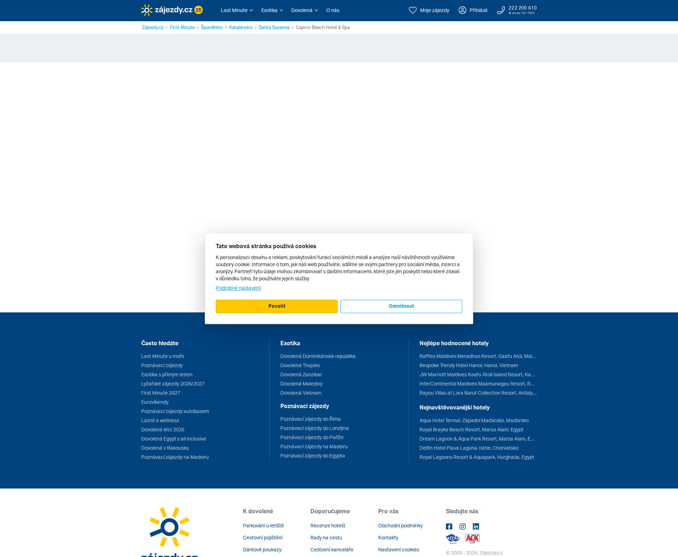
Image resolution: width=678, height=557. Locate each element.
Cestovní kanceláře (331, 549)
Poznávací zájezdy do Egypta (312, 456)
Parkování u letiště (263, 525)
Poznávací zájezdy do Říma (310, 419)
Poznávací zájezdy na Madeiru (175, 457)
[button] (237, 10)
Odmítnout (401, 306)
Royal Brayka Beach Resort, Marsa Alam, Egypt (471, 429)
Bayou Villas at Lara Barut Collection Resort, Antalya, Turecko (478, 393)
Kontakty (388, 537)
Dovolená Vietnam (300, 393)
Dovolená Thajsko (300, 365)
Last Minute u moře (162, 356)
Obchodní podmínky (400, 525)
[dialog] (339, 278)
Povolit (276, 306)
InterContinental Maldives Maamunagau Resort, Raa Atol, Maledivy (478, 384)
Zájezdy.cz (152, 27)
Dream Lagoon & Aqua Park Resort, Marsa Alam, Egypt (478, 439)
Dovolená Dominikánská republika (318, 356)
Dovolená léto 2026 (162, 429)
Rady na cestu (326, 537)
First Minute (182, 27)
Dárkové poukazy (262, 549)
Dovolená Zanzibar (301, 374)
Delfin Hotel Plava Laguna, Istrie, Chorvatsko (469, 448)
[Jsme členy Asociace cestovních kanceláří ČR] (472, 538)
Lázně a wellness (160, 420)
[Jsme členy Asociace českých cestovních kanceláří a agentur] (455, 538)
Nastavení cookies (398, 549)
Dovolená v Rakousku (165, 448)
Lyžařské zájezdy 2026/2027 (172, 384)
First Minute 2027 (160, 393)
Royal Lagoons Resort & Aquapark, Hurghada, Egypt (477, 457)
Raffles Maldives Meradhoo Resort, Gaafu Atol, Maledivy (478, 356)
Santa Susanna (274, 27)
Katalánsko (240, 27)
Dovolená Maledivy (301, 384)
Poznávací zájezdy (162, 365)
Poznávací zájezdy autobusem (175, 411)
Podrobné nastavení (238, 288)
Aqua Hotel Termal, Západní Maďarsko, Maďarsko (474, 420)
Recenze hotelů (327, 525)
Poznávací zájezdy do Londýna (314, 428)
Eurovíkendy (154, 402)
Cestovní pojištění (262, 537)
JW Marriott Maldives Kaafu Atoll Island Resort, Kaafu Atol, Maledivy (478, 374)
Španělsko (212, 27)
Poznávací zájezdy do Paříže (312, 437)
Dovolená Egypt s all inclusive (173, 439)
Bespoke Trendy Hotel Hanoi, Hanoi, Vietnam (469, 365)
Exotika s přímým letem (166, 374)
